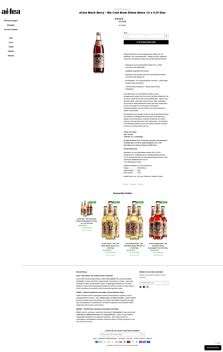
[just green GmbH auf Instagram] (147, 287)
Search (95, 338)
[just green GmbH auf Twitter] (141, 287)
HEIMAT (11, 51)
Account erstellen (11, 29)
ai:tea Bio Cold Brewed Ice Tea (122, 9)
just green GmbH (121, 345)
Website (11, 56)
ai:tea (11, 42)
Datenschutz (121, 338)
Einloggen (11, 25)
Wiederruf (149, 338)
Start (11, 38)
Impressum (129, 338)
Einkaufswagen (12, 21)
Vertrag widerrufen (213, 347)
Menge (125, 32)
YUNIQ (10, 47)
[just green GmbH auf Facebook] (144, 287)
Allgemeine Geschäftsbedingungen (107, 338)
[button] (119, 19)
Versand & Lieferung (139, 338)
